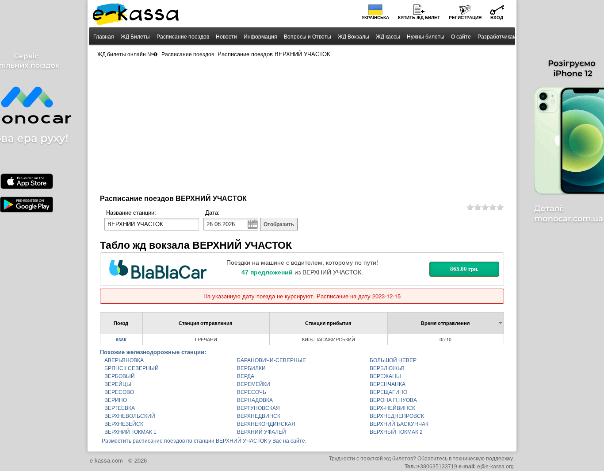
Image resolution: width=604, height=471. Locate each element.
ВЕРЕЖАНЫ (385, 376)
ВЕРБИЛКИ (251, 368)
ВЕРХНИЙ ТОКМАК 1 (130, 432)
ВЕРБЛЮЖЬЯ (387, 368)
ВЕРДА (245, 376)
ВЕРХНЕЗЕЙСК (123, 424)
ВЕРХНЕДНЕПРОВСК (397, 416)
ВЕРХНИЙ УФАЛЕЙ (261, 432)
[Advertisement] (302, 127)
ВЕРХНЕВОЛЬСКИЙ (129, 416)
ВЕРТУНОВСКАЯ (258, 408)
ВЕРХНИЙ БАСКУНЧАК (399, 424)
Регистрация (465, 17)
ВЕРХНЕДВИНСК (258, 416)
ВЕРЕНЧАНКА (387, 384)
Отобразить (279, 224)
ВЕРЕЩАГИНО (388, 392)
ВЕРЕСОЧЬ (251, 392)
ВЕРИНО (115, 400)
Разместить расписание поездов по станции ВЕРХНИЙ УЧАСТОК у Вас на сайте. (204, 441)
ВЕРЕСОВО (119, 392)
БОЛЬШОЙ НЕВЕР (393, 360)
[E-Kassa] (136, 15)
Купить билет (419, 17)
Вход (496, 17)
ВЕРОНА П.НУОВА (393, 400)
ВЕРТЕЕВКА (119, 408)
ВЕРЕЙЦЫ (117, 384)
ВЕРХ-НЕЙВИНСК (392, 408)
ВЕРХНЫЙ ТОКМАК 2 (396, 432)
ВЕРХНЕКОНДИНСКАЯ (266, 424)
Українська (375, 17)
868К (121, 339)
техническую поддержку (482, 459)
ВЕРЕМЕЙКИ (253, 384)
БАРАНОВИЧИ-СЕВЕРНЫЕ (271, 360)
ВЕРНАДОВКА (255, 400)
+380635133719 (437, 466)
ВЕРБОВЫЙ (119, 376)
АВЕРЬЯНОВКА (124, 360)
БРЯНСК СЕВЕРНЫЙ (131, 368)
